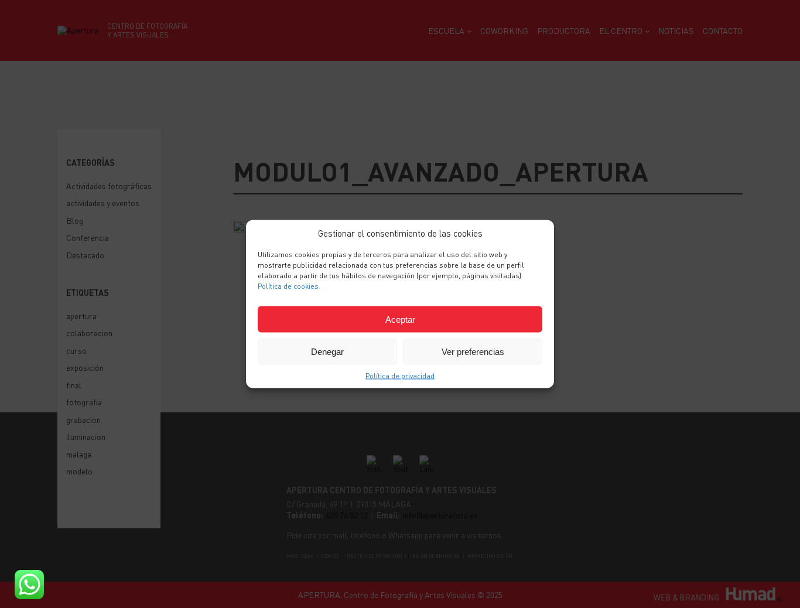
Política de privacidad (400, 375)
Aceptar (400, 319)
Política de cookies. (289, 286)
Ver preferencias (473, 351)
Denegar (327, 351)
